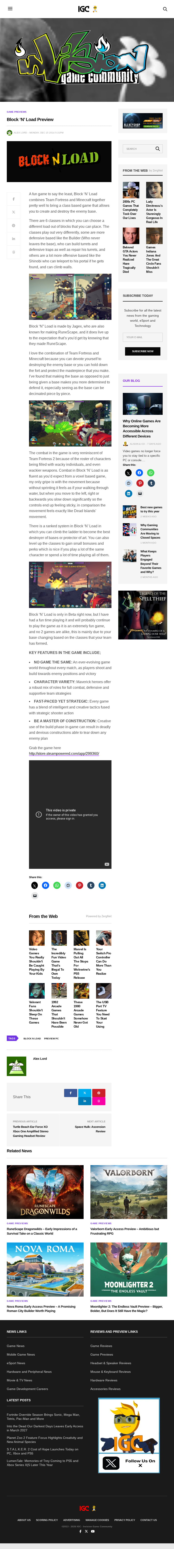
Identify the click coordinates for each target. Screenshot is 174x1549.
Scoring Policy (47, 1520)
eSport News (16, 1363)
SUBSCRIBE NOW (142, 351)
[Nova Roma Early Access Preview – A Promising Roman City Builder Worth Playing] (45, 1269)
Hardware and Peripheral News (29, 1371)
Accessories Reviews (105, 1389)
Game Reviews (101, 1346)
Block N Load (32, 1038)
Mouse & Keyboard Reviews (110, 1371)
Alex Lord (20, 132)
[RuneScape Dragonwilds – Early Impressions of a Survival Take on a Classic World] (45, 1192)
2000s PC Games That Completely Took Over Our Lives (131, 210)
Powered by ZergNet (98, 916)
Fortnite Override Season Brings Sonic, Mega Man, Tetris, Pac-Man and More (43, 1417)
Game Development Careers (27, 1389)
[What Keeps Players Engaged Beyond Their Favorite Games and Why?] (129, 555)
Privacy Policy (124, 1520)
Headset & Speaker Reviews (110, 1363)
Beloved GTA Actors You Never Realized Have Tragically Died (130, 259)
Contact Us (148, 1520)
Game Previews (17, 112)
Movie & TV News (19, 1380)
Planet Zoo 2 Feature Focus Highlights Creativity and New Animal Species (45, 1440)
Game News (15, 1346)
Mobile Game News (21, 1354)
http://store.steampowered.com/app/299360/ (64, 753)
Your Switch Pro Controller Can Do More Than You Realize (103, 961)
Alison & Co (137, 444)
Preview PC (51, 1038)
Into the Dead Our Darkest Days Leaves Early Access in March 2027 (45, 1428)
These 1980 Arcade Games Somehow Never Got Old (81, 1014)
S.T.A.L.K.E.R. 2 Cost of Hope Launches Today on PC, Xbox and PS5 (42, 1451)
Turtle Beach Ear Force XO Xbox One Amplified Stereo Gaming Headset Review (30, 1131)
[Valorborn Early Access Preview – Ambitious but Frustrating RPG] (128, 1192)
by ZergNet (156, 170)
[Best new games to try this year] (129, 511)
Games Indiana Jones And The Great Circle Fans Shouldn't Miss (153, 259)
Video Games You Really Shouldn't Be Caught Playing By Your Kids (36, 961)
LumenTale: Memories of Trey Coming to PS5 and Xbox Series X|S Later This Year (42, 1463)
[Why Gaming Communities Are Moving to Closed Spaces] (129, 529)
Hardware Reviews (103, 1380)
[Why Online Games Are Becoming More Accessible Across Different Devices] (143, 404)
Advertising (71, 1520)
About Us (24, 1520)
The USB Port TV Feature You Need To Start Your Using (103, 1014)
